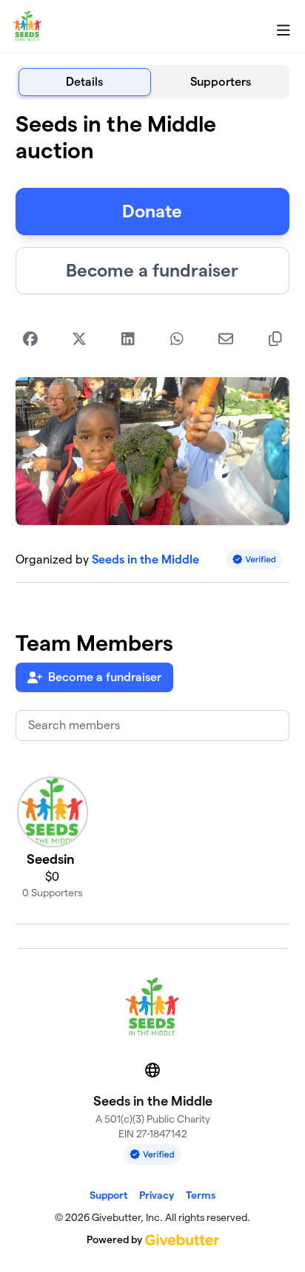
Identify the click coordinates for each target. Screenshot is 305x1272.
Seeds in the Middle (145, 559)
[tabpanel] (153, 517)
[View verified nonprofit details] (255, 559)
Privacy (156, 1195)
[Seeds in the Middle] (27, 26)
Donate (152, 211)
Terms (200, 1195)
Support (108, 1195)
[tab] (84, 82)
